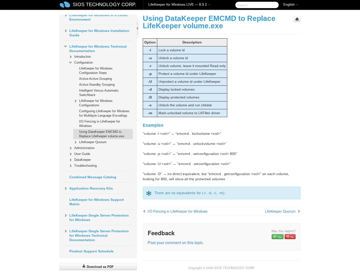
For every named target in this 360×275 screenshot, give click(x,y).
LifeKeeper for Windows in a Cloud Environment (98, 17)
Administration (84, 148)
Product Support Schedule (91, 251)
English (289, 4)
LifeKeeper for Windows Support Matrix (96, 202)
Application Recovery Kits (91, 188)
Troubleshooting (85, 165)
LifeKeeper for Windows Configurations (96, 103)
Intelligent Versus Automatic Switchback (99, 93)
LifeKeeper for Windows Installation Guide (99, 33)
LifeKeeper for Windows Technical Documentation (98, 48)
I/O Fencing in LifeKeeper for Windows (99, 124)
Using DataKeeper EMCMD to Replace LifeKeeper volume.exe (101, 134)
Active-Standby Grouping (97, 84)
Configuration (83, 62)
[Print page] (297, 19)
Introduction (82, 56)
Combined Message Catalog (92, 177)
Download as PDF (100, 266)
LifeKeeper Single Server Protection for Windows (99, 217)
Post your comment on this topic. (176, 242)
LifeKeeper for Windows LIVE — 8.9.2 (178, 4)
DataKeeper (82, 160)
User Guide (82, 154)
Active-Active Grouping (95, 79)
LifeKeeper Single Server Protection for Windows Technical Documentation (99, 235)
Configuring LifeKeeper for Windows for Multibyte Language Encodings (104, 113)
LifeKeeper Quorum (93, 142)
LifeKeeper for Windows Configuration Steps (96, 71)
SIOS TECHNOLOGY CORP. (104, 4)
